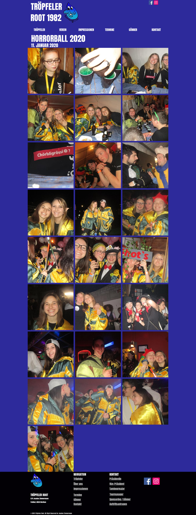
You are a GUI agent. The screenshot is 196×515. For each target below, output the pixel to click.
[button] (115, 479)
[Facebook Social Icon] (151, 2)
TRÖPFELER (46, 6)
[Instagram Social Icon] (156, 2)
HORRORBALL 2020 (58, 38)
